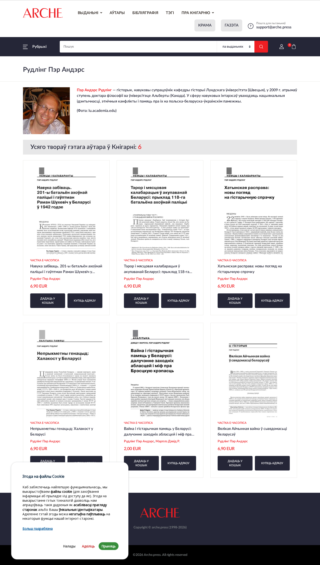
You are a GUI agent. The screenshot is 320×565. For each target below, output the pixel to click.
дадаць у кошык (47, 300)
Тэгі (170, 13)
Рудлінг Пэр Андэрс (45, 279)
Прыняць (108, 546)
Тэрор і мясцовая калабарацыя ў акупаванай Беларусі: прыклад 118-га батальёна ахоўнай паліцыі (156, 271)
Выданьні (88, 13)
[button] (35, 47)
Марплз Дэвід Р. (168, 441)
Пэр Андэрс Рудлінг (94, 90)
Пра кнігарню (196, 13)
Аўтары (117, 13)
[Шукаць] (261, 47)
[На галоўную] (43, 13)
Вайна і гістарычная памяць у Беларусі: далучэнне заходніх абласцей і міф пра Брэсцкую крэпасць (157, 434)
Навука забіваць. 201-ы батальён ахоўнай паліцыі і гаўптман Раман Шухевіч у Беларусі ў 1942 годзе (66, 271)
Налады (69, 546)
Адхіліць (88, 546)
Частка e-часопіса (44, 260)
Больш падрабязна (37, 529)
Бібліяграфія (145, 13)
